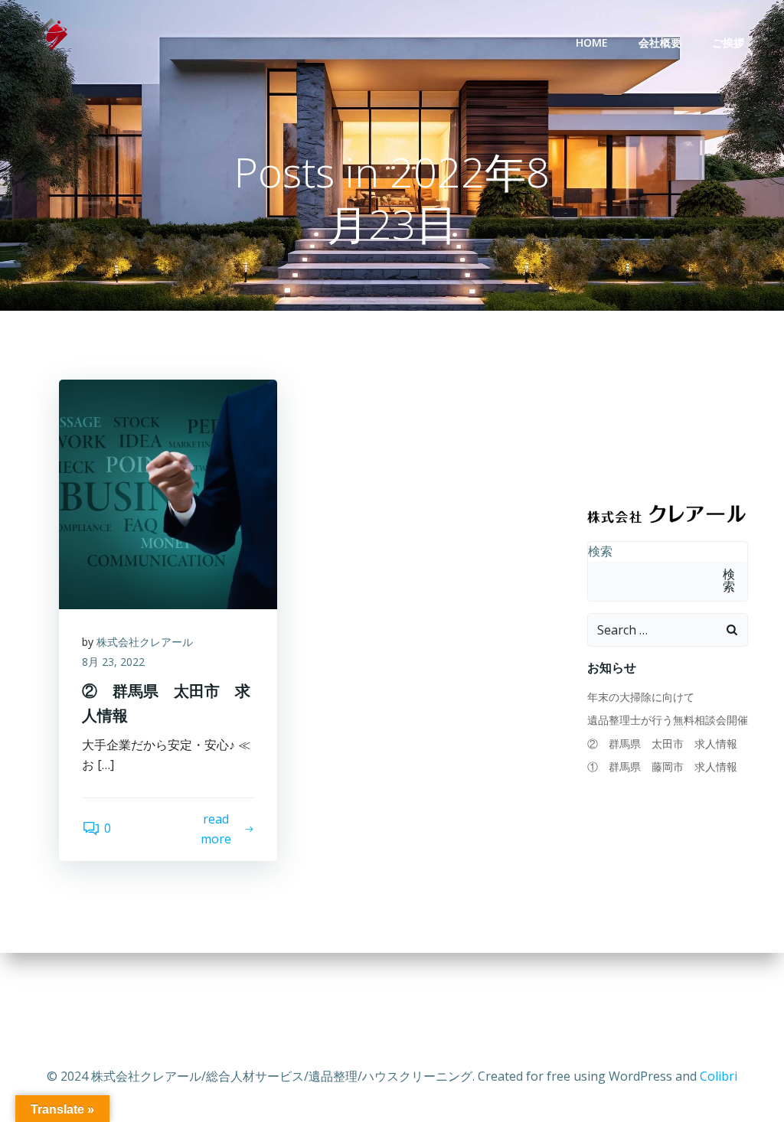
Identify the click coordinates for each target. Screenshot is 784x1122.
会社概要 (660, 42)
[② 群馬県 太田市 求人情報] (168, 492)
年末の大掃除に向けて (640, 697)
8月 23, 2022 (113, 661)
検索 (600, 551)
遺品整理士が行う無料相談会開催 (667, 720)
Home (592, 42)
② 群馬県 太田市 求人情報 (662, 743)
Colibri (718, 1076)
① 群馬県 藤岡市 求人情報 (662, 766)
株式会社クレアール (144, 641)
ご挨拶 (728, 42)
